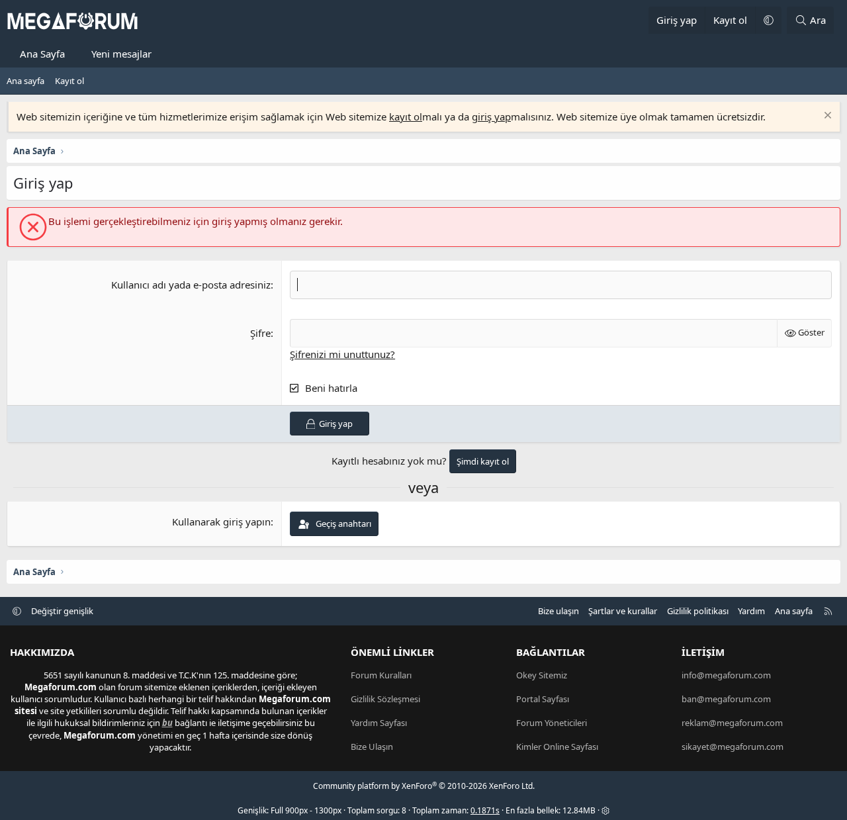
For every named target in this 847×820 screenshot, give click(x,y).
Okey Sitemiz (541, 675)
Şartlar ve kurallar (622, 611)
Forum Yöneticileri (551, 723)
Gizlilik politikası (698, 611)
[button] (768, 20)
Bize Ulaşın (372, 746)
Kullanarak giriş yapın (221, 521)
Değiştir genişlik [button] (62, 611)
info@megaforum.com (726, 675)
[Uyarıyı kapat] (826, 117)
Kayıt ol (69, 81)
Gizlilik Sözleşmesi (385, 699)
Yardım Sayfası (379, 723)
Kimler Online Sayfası (557, 746)
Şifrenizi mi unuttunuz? (342, 354)
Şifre (260, 333)
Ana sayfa (25, 81)
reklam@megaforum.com (732, 723)
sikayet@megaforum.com (732, 746)
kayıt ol (405, 116)
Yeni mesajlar (121, 53)
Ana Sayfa (42, 53)
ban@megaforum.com (726, 699)
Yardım (751, 611)
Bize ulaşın (558, 611)
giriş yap (491, 116)
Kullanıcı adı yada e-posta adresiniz (191, 284)
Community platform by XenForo (424, 786)
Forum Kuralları (381, 675)
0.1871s (485, 810)
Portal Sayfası (542, 699)
